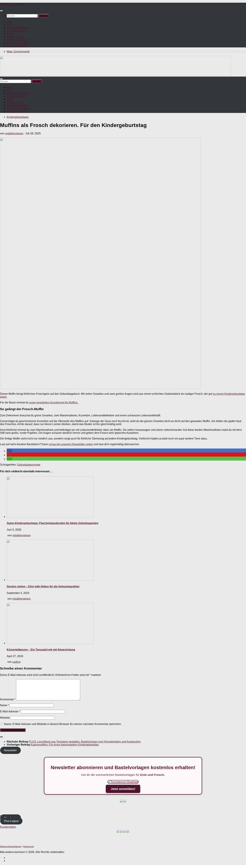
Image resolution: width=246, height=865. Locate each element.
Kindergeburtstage (18, 27)
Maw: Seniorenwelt (18, 51)
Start (9, 21)
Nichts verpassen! (17, 39)
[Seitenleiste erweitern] (1, 736)
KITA (10, 24)
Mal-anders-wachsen (12, 4)
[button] (9, 451)
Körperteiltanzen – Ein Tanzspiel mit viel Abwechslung (41, 649)
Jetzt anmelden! (123, 789)
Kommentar (7, 699)
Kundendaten (8, 826)
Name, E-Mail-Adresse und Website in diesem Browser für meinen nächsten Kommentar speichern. (62, 724)
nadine (16, 661)
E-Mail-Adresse (10, 711)
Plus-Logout (11, 820)
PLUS (10, 33)
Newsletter (10, 750)
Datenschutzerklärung (10, 846)
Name (4, 705)
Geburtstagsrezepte (28, 464)
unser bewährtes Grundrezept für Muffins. (54, 402)
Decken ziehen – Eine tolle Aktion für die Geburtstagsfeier (43, 586)
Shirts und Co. (15, 36)
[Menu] (1, 10)
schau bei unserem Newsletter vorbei (71, 444)
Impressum (28, 846)
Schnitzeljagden (16, 30)
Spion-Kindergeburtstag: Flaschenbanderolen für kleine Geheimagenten (52, 523)
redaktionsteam (14, 133)
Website (5, 717)
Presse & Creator (17, 45)
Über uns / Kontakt (18, 42)
